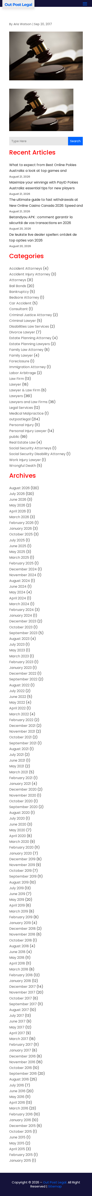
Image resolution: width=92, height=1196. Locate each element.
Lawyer (15, 384)
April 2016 (17, 1102)
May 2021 (16, 766)
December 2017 (22, 986)
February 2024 (21, 609)
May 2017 (16, 1027)
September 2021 (23, 743)
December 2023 (22, 621)
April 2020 (17, 835)
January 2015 (20, 1160)
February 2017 (21, 1044)
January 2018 (20, 980)
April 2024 (17, 598)
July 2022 (17, 690)
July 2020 (17, 818)
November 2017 (22, 992)
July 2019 (16, 888)
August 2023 (19, 638)
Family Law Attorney (26, 349)
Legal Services (21, 407)
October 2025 (21, 534)
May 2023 (17, 650)
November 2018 (22, 934)
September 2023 (23, 633)
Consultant (18, 309)
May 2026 (17, 505)
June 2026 (17, 499)
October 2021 (20, 737)
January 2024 (20, 615)
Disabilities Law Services (29, 326)
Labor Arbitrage (22, 372)
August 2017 (19, 1009)
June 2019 (17, 893)
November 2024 (22, 575)
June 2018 (17, 951)
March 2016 (18, 1108)
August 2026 (19, 488)
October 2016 (20, 1067)
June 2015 (17, 1137)
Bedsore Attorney (24, 297)
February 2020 (21, 847)
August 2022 (19, 685)
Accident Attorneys (25, 268)
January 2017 (20, 1050)
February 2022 (21, 719)
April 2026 (17, 511)
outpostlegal (20, 419)
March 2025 (19, 557)
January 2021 (20, 783)
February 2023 (21, 661)
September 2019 (23, 876)
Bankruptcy (19, 291)
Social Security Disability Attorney (37, 453)
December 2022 (22, 673)
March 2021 (18, 772)
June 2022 (17, 696)
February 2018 (21, 975)
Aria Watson (22, 24)
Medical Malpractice (26, 413)
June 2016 (17, 1091)
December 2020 (23, 789)
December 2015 (22, 1125)
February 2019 (21, 917)
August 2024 (19, 580)
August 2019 (19, 882)
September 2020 (23, 806)
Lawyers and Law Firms (28, 401)
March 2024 (19, 604)
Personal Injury (21, 424)
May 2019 (16, 899)
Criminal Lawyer (22, 320)
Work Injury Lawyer (25, 459)
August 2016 (19, 1079)
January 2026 (20, 528)
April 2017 (17, 1033)
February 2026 (21, 522)
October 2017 (20, 998)
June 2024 (18, 586)
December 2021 (22, 725)
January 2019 (20, 922)
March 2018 (18, 969)
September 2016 (23, 1073)
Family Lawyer (21, 355)
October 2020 (21, 801)
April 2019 (17, 905)
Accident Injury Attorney (29, 274)
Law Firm (16, 378)
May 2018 (16, 957)
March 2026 (19, 517)
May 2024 (17, 592)
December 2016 (22, 1056)
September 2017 (23, 1004)
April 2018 (17, 963)
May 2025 (17, 551)
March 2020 (19, 841)
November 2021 (22, 731)
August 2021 (19, 748)
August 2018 (19, 946)
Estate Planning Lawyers (29, 343)
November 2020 (22, 795)
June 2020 (17, 824)
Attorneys (17, 280)
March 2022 (19, 714)
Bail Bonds (17, 285)
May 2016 (16, 1096)
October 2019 (20, 870)
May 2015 (16, 1143)
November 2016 (22, 1062)
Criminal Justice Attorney (30, 314)
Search (75, 141)
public (14, 436)
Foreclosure (19, 361)
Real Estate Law (22, 442)
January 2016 (20, 1120)
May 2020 (17, 830)
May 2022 (17, 702)
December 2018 (22, 928)
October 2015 (20, 1131)
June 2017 (17, 1021)
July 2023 (17, 644)
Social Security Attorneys (30, 448)
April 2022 (17, 708)
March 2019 (18, 911)
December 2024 (23, 569)
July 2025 (17, 540)
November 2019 (22, 864)
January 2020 (20, 853)
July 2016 (16, 1085)
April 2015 (17, 1149)
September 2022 (23, 679)
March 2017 (18, 1038)
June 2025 (17, 546)
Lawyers (16, 395)
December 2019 (22, 859)
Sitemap (55, 1186)
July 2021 (16, 754)
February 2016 (21, 1114)
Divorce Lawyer (22, 332)
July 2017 (16, 1015)
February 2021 (21, 777)
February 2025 (21, 563)
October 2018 (20, 940)
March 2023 (19, 656)
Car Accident (20, 303)
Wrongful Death (22, 465)
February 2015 (21, 1154)
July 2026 (17, 493)
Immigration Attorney (27, 366)
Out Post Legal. (55, 1182)
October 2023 (21, 627)
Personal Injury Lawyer (28, 430)
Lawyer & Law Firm (24, 390)
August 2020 (19, 812)
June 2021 (17, 760)
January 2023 (20, 667)
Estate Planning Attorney (30, 338)
